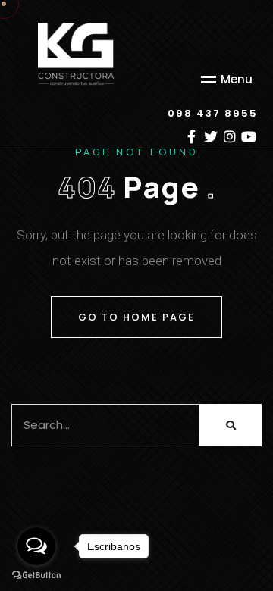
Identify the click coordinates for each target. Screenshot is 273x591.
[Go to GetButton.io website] (36, 575)
